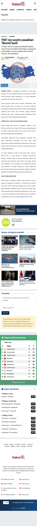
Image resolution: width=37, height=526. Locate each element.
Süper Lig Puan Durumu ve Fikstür (9, 489)
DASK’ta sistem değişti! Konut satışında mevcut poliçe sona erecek (26, 247)
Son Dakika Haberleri (9, 494)
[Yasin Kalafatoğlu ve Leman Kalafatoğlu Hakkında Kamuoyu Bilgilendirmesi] (10, 275)
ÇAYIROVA (20, 10)
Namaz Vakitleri (8, 483)
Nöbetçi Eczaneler (8, 479)
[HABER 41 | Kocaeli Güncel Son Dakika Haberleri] (18, 3)
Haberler (4, 36)
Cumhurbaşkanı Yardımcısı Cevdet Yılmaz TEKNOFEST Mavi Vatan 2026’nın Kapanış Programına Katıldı (18, 20)
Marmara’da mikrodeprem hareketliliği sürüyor (8, 266)
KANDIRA (23, 446)
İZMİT (18, 446)
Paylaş (5, 85)
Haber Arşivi (25, 494)
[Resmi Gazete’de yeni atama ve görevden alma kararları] (27, 275)
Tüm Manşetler (25, 488)
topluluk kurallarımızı (18, 319)
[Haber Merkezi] (6, 222)
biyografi (4, 15)
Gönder (5, 313)
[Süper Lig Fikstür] (34, 389)
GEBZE (12, 10)
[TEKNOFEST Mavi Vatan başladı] (27, 258)
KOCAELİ (4, 10)
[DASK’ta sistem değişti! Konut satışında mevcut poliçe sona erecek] (27, 240)
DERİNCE (12, 446)
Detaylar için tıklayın (18, 382)
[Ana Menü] (2, 3)
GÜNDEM (12, 36)
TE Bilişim (23, 508)
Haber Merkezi (17, 221)
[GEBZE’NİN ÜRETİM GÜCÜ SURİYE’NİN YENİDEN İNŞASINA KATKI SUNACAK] (10, 240)
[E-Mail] (13, 225)
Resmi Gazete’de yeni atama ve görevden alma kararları (27, 283)
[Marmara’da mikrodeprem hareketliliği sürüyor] (10, 258)
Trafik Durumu (25, 483)
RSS (7, 502)
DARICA (29, 10)
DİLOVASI (30, 444)
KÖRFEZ (7, 446)
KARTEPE (29, 446)
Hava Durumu (25, 479)
